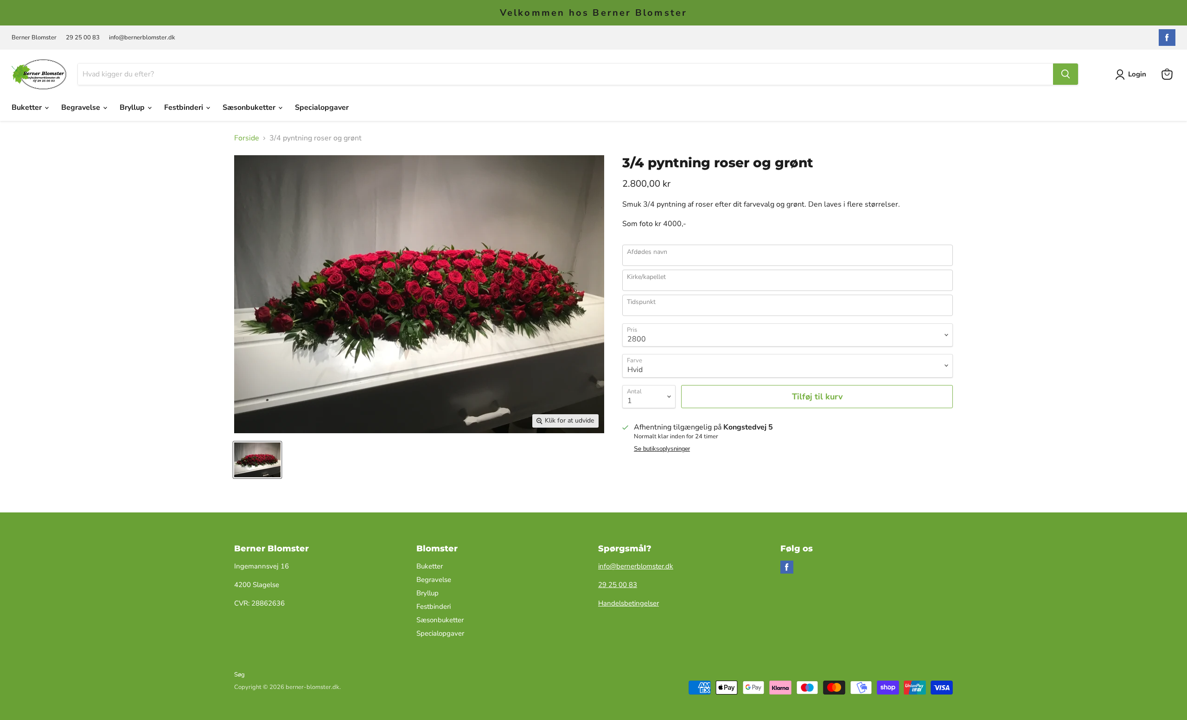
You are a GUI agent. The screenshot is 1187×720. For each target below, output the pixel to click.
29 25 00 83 (83, 37)
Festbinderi (184, 107)
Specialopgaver (322, 107)
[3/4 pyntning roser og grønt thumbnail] (257, 460)
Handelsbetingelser (628, 603)
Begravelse (81, 107)
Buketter (28, 107)
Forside (246, 138)
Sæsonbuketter (250, 107)
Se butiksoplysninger (662, 449)
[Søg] (1065, 74)
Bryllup (133, 107)
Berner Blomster (34, 37)
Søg (239, 674)
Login (1137, 74)
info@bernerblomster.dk (142, 37)
